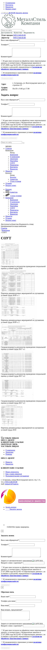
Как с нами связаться (13, 474)
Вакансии (9, 7)
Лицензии (14, 159)
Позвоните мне (7, 78)
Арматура (14, 179)
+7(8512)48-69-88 (10, 482)
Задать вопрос (10, 507)
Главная (8, 148)
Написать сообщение (9, 138)
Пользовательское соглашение (17, 476)
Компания (14, 155)
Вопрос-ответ (10, 9)
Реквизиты (14, 165)
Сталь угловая (15, 181)
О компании (10, 3)
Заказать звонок (22, 13)
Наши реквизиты (12, 472)
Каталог (13, 177)
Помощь (8, 454)
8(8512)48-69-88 (19, 38)
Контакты (9, 5)
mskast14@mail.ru (11, 484)
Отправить (5, 585)
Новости (8, 171)
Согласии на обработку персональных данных (21, 68)
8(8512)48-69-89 (19, 35)
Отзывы (8, 183)
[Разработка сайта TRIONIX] (23, 503)
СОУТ (12, 163)
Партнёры (14, 161)
